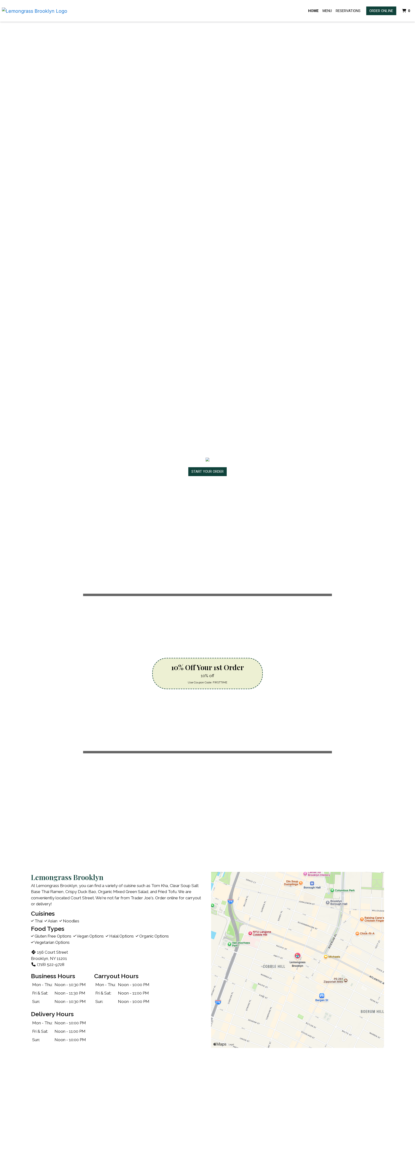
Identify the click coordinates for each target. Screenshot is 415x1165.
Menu (327, 11)
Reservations (348, 11)
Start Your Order (207, 471)
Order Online (381, 11)
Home (313, 11)
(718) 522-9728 (50, 964)
